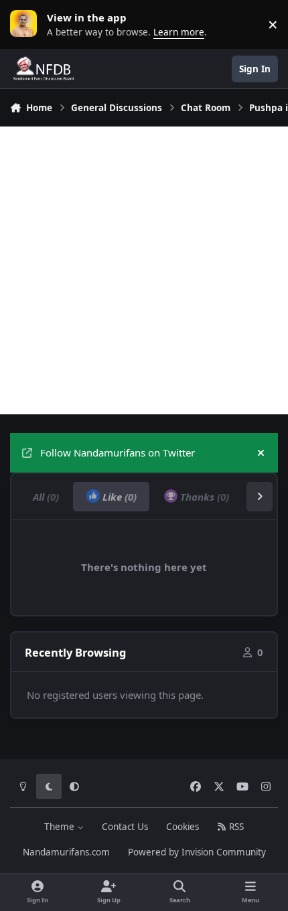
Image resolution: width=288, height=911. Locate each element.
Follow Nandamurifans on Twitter (117, 452)
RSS (235, 827)
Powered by (197, 852)
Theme (60, 827)
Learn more (27, 24)
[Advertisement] (144, 270)
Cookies (182, 827)
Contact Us (125, 827)
